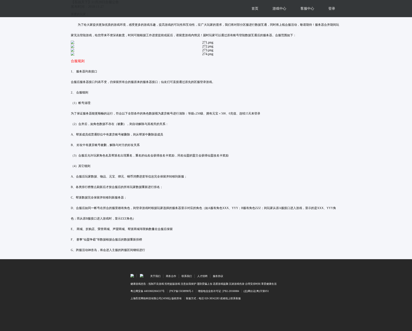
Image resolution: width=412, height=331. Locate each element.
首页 (254, 8)
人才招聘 (202, 276)
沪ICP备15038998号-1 (181, 291)
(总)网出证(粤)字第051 (256, 291)
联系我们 (187, 276)
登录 (331, 8)
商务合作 (171, 276)
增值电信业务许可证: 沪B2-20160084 (218, 291)
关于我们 (155, 276)
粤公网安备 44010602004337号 (147, 291)
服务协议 (218, 276)
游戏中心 (279, 8)
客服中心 (307, 8)
